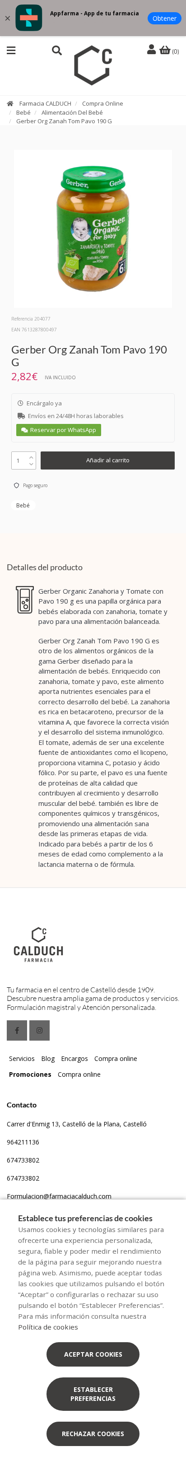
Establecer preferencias (93, 1394)
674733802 (23, 1160)
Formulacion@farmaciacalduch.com (59, 1196)
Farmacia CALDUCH (45, 103)
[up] (31, 455)
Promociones (30, 1074)
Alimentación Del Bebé (72, 112)
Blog (48, 1058)
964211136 (23, 1142)
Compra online (115, 1058)
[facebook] (17, 1030)
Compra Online (102, 103)
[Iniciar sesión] (152, 50)
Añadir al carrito (108, 460)
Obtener (165, 18)
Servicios (22, 1058)
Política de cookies (48, 1326)
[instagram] (39, 1030)
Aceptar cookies (93, 1354)
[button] (11, 50)
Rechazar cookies (93, 1433)
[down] (31, 462)
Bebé (23, 112)
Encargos (74, 1058)
